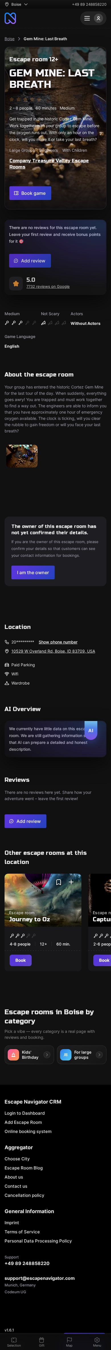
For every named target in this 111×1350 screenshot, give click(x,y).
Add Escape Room (23, 1122)
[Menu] (93, 18)
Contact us (16, 1186)
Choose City (17, 1158)
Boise (10, 38)
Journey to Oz (29, 919)
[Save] (58, 882)
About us (14, 1177)
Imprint (12, 1222)
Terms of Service (22, 1231)
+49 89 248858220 (89, 4)
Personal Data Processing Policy (38, 1241)
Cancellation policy (24, 1195)
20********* (22, 641)
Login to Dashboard (25, 1113)
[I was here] (71, 882)
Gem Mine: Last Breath (45, 38)
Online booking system (28, 1131)
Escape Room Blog (24, 1168)
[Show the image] (22, 456)
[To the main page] (10, 18)
